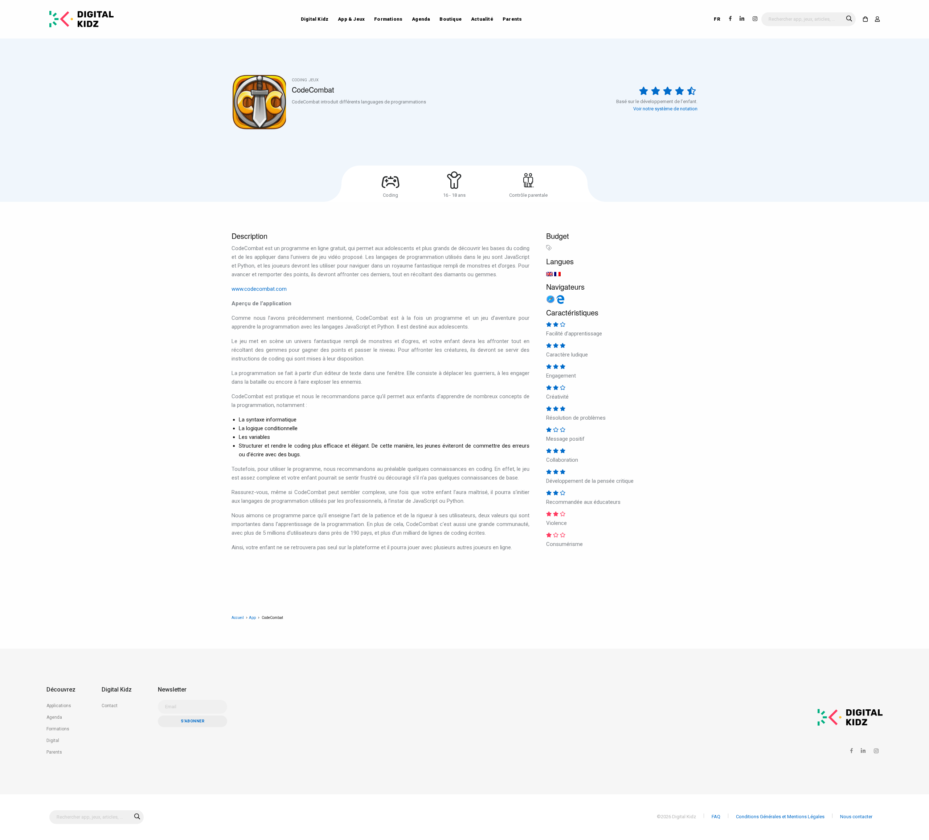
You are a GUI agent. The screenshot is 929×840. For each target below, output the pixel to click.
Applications (58, 705)
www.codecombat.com (259, 289)
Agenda (421, 19)
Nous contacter (856, 816)
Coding (299, 80)
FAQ (716, 816)
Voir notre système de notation (665, 108)
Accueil (238, 618)
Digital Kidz (314, 19)
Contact (110, 705)
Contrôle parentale (528, 194)
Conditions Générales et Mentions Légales (780, 816)
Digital (52, 740)
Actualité (482, 19)
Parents (512, 19)
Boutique (450, 19)
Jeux (313, 80)
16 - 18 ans (454, 194)
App (252, 618)
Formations (388, 19)
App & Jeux (351, 19)
